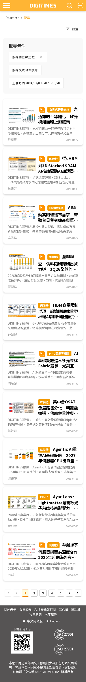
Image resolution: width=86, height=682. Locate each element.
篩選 (75, 29)
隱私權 (75, 610)
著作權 (63, 610)
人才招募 (51, 614)
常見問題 (35, 614)
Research (12, 17)
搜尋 (27, 17)
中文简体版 (35, 621)
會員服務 (25, 610)
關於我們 (10, 610)
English (55, 621)
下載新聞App (22, 629)
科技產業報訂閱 (45, 610)
